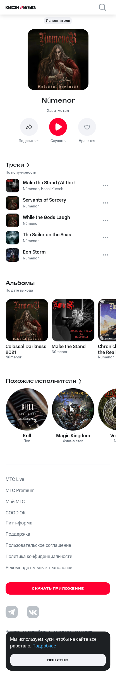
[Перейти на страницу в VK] (33, 612)
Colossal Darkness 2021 (26, 349)
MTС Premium (20, 490)
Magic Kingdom (73, 436)
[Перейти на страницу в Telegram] (12, 612)
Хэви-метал (58, 110)
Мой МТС (15, 501)
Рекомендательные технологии (39, 567)
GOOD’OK (16, 513)
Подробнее (44, 646)
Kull (27, 436)
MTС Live (15, 479)
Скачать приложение (58, 588)
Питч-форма (19, 523)
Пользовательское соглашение (38, 545)
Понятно (58, 660)
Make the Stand (69, 346)
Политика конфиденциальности (39, 556)
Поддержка (18, 534)
